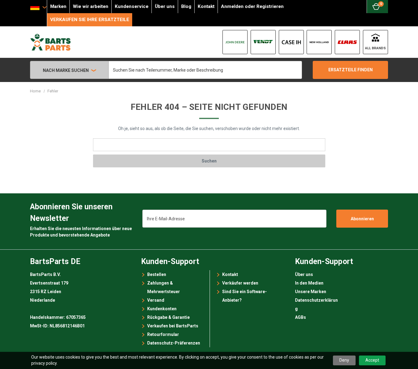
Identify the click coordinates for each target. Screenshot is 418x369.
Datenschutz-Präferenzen (173, 343)
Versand (155, 300)
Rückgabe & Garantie (168, 317)
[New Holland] (319, 42)
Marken (58, 6)
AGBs (300, 317)
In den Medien (309, 283)
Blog (186, 6)
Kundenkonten (162, 308)
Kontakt (206, 6)
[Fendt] (263, 42)
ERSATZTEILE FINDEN (350, 69)
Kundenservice (131, 6)
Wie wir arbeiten (90, 6)
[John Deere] (235, 42)
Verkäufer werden (240, 283)
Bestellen (156, 274)
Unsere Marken (310, 291)
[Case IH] (291, 42)
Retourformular (163, 334)
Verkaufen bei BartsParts (172, 325)
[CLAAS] (347, 42)
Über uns (165, 6)
